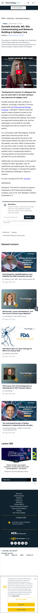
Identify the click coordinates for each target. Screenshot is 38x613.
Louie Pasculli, (9, 316)
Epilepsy (14, 232)
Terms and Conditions (19, 508)
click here (27, 179)
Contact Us (19, 500)
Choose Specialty (17, 8)
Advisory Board (19, 496)
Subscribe (28, 217)
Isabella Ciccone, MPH (11, 353)
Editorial (19, 498)
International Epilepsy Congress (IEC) (14, 235)
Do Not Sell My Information (19, 506)
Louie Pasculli (9, 391)
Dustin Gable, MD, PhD (10, 430)
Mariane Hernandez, (11, 428)
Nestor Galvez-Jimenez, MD (27, 279)
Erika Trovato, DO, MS (20, 316)
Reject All (21, 604)
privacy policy (6, 222)
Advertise (19, 502)
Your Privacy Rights (19, 513)
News (22, 555)
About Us (19, 494)
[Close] (35, 579)
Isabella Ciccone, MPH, (11, 279)
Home (3, 18)
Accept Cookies (21, 609)
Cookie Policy (15, 596)
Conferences (10, 18)
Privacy (19, 511)
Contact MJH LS (19, 504)
